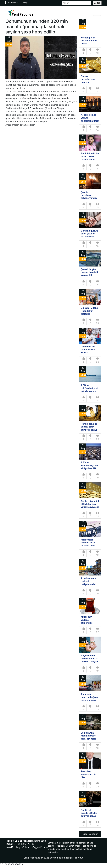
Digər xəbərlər (90, 834)
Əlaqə (25, 2)
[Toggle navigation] (97, 13)
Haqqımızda (13, 2)
